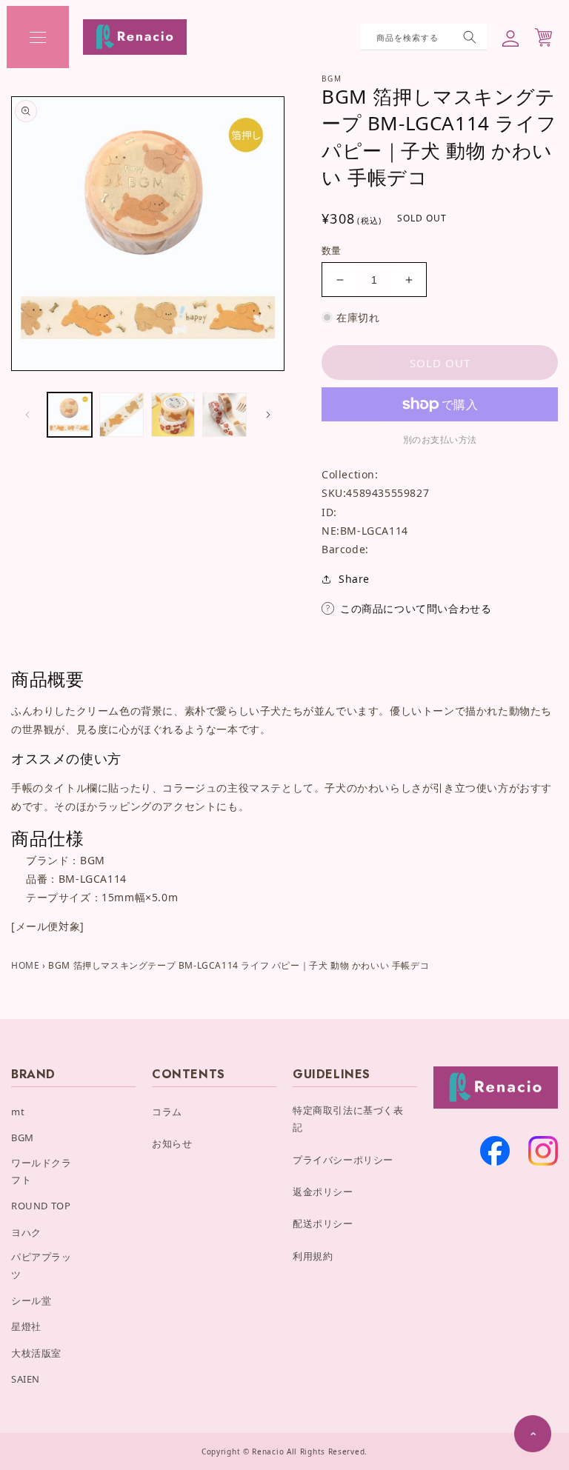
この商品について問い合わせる (415, 608)
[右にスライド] (268, 414)
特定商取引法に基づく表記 (348, 1118)
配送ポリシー (323, 1223)
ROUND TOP (40, 1205)
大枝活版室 (36, 1353)
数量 (332, 250)
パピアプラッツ (41, 1265)
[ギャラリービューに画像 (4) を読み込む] (224, 414)
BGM (22, 1137)
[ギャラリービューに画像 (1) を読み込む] (69, 414)
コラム (167, 1111)
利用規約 (313, 1256)
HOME (25, 965)
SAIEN (25, 1379)
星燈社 (26, 1326)
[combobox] (424, 37)
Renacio (268, 1451)
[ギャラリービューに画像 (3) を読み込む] (173, 414)
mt (17, 1111)
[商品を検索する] (469, 37)
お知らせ (172, 1143)
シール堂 (31, 1300)
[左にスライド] (27, 414)
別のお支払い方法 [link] (440, 439)
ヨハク (26, 1232)
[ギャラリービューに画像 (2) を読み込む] (121, 414)
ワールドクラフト (41, 1171)
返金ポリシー (323, 1191)
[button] (38, 37)
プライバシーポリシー (343, 1159)
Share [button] (354, 579)
